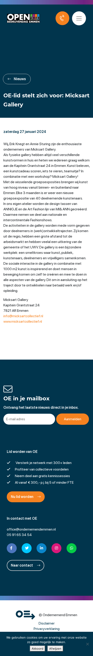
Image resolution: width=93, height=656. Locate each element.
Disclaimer (47, 623)
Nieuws (19, 79)
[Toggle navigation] (79, 18)
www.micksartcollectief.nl (22, 321)
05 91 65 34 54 (19, 535)
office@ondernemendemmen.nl (31, 529)
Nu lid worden (22, 497)
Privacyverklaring (47, 629)
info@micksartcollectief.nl (23, 316)
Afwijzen (55, 648)
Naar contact (22, 565)
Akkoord (37, 648)
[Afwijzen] (87, 644)
